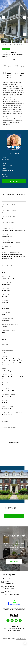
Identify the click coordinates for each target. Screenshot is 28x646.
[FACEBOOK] (7, 620)
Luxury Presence (14, 630)
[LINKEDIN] (16, 620)
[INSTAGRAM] (12, 620)
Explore (14, 516)
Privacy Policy (21, 639)
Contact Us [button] (14, 561)
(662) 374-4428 (9, 588)
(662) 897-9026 (7, 165)
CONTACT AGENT (14, 181)
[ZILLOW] (20, 620)
